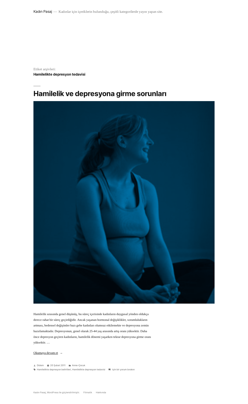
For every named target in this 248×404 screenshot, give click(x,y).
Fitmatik (87, 392)
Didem (40, 365)
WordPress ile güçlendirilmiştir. (63, 392)
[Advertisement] (124, 45)
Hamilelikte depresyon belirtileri (54, 369)
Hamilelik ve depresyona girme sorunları (99, 93)
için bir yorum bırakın (123, 369)
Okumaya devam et (48, 353)
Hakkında (101, 392)
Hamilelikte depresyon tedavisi (88, 369)
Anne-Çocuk (78, 365)
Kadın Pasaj (42, 11)
